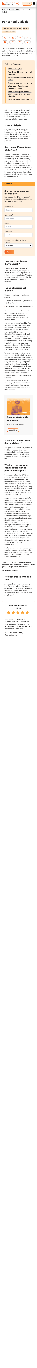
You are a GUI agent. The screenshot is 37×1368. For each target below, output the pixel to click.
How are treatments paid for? (21, 99)
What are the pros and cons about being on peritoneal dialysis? (19, 94)
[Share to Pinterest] (20, 42)
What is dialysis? (15, 69)
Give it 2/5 (13, 612)
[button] (13, 430)
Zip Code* (8, 232)
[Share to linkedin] (27, 42)
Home (4, 9)
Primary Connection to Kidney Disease (15, 241)
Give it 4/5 (22, 612)
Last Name (8, 215)
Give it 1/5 (8, 612)
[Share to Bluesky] (5, 42)
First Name (8, 207)
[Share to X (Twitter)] (27, 37)
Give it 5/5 (27, 612)
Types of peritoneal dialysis (20, 83)
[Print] (5, 37)
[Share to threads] (12, 42)
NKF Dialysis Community (11, 570)
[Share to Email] (12, 37)
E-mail (6, 223)
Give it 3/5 (18, 612)
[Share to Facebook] (20, 37)
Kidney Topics (14, 9)
